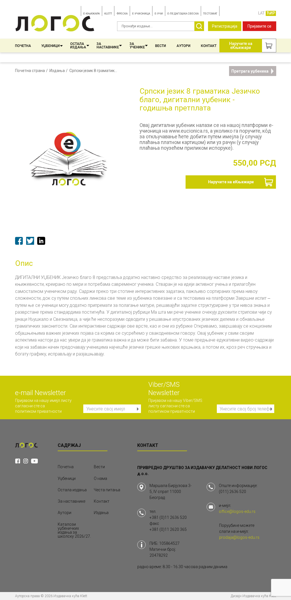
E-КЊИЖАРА (91, 13)
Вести (160, 46)
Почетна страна (30, 71)
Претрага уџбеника (250, 71)
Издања (57, 71)
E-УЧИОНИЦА (141, 13)
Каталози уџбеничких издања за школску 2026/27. (74, 530)
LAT (261, 13)
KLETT (108, 13)
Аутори (183, 46)
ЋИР (271, 13)
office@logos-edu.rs (237, 511)
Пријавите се (259, 26)
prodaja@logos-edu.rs (239, 537)
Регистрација (224, 26)
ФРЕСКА (122, 13)
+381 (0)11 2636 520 (168, 517)
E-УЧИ (159, 13)
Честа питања (107, 490)
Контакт (209, 46)
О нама (100, 478)
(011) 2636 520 (232, 491)
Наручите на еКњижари (231, 182)
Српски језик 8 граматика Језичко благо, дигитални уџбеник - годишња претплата (94, 71)
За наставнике (108, 45)
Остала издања (78, 45)
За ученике (137, 45)
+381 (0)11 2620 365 (168, 529)
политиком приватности (38, 411)
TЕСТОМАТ (210, 13)
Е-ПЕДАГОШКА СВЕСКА (183, 13)
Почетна (23, 46)
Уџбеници (50, 46)
